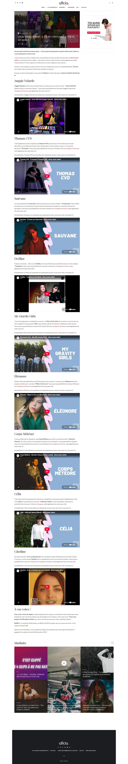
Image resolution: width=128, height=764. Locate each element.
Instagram (17, 91)
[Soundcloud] (65, 747)
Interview (62, 7)
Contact (81, 750)
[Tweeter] (22, 44)
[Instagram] (20, 2)
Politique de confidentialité (40, 750)
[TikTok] (70, 747)
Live (77, 7)
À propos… (53, 750)
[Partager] (18, 44)
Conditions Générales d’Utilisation (68, 750)
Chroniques (71, 7)
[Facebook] (15, 2)
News (42, 7)
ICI (75, 95)
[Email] (26, 44)
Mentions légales (91, 750)
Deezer (25, 91)
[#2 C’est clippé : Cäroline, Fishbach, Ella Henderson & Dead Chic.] (30, 663)
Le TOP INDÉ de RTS (52, 7)
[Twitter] (17, 2)
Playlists (84, 7)
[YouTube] (22, 2)
